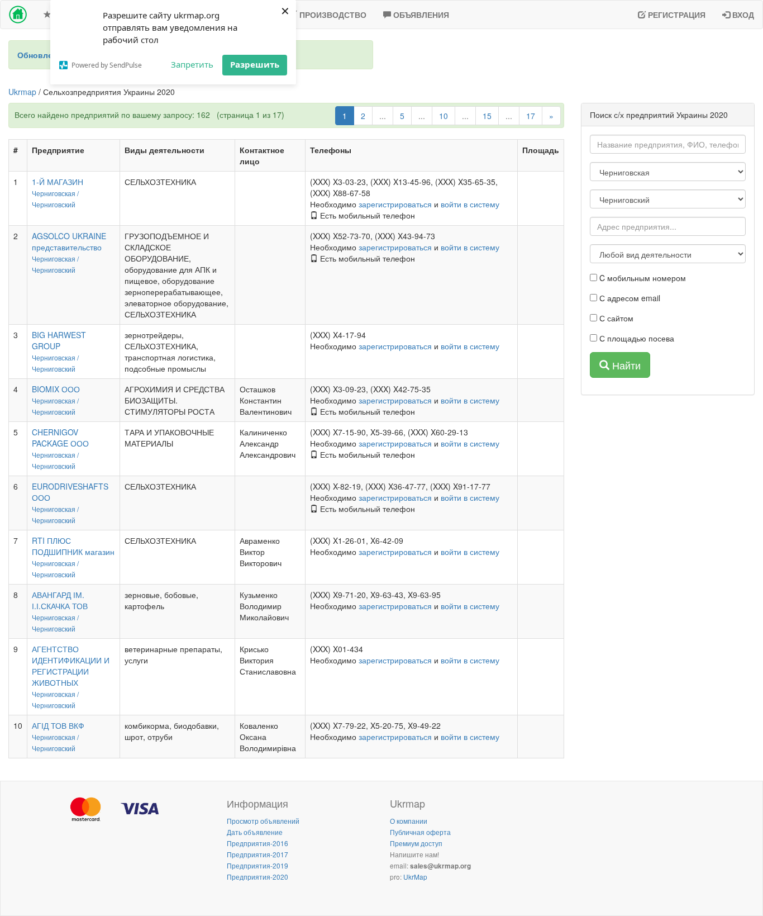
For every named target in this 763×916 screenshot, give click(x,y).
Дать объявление (255, 832)
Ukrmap (22, 91)
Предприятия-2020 (257, 876)
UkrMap (415, 876)
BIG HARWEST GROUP (59, 340)
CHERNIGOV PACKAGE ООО (60, 437)
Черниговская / (55, 193)
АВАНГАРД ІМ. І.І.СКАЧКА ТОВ (60, 600)
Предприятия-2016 (257, 843)
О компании (408, 820)
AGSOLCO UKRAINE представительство (69, 241)
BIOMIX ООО (56, 389)
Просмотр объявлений (263, 820)
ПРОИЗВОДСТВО (331, 14)
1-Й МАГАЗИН (57, 181)
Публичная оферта (420, 832)
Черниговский (53, 204)
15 (487, 115)
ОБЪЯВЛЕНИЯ (420, 14)
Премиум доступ (416, 843)
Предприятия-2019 (257, 865)
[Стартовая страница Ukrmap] (18, 15)
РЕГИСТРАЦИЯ (675, 14)
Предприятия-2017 (257, 854)
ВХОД (742, 14)
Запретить (192, 64)
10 (443, 115)
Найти (625, 365)
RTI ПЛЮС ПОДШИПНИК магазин (73, 546)
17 (530, 115)
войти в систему (470, 204)
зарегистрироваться (395, 204)
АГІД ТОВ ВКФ (58, 725)
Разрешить (254, 64)
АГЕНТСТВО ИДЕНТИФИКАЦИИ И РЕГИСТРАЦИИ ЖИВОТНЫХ (70, 665)
